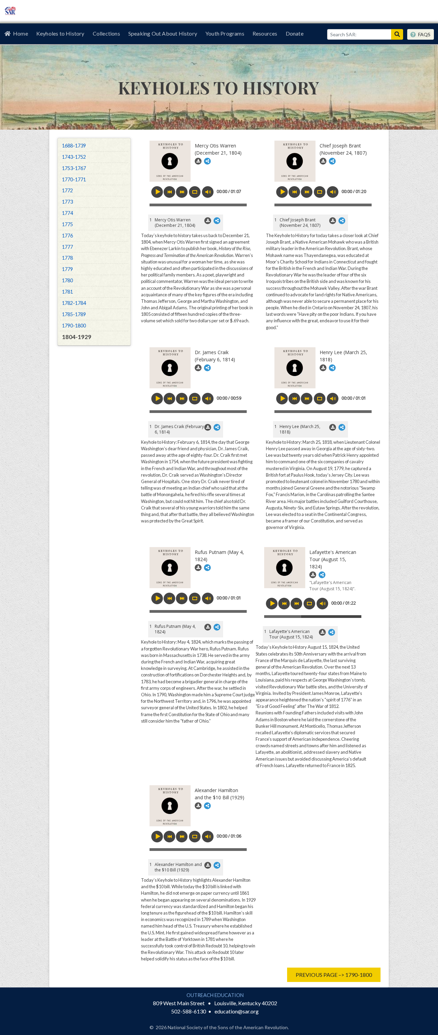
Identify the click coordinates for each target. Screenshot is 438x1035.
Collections (106, 33)
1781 (67, 292)
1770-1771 (74, 179)
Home (20, 33)
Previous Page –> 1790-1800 (334, 974)
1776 (67, 235)
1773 (67, 202)
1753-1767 (74, 168)
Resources (265, 33)
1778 (67, 258)
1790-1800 (74, 325)
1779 (67, 269)
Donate (295, 33)
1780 (67, 280)
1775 (67, 224)
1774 (67, 213)
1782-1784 (74, 303)
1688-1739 (74, 145)
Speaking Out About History (162, 33)
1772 (67, 190)
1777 (67, 247)
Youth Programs (224, 33)
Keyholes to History (60, 33)
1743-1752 (74, 157)
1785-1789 (74, 314)
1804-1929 (76, 336)
